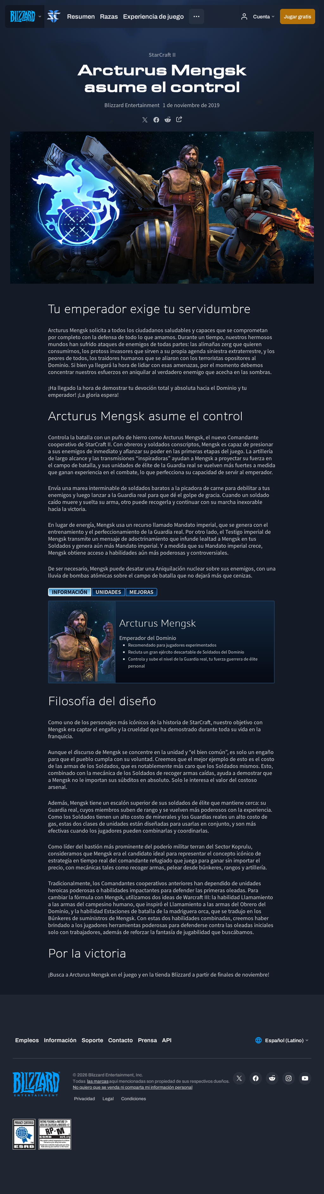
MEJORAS (141, 592)
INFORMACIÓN (69, 592)
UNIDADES (108, 592)
